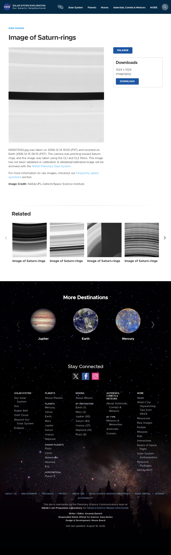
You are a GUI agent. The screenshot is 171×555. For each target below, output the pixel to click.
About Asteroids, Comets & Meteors (117, 407)
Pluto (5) (81, 434)
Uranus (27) (83, 425)
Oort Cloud (21, 415)
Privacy (63, 494)
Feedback (48, 494)
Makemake (51, 457)
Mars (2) (81, 412)
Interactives (144, 441)
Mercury (128, 338)
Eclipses (19, 428)
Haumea (50, 462)
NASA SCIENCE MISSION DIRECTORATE (109, 494)
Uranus (49, 434)
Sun (16, 406)
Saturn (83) (83, 421)
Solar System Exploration (29, 4)
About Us (11, 494)
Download (127, 81)
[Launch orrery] (60, 8)
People (141, 427)
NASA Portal (142, 494)
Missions (142, 432)
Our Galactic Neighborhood (29, 9)
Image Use (78, 494)
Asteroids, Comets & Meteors (113, 396)
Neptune (50, 439)
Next (165, 238)
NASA (7, 6)
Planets (50, 393)
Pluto (48, 448)
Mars (48, 421)
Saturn (49, 430)
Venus (49, 412)
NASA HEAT (145, 470)
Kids (139, 436)
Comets (111, 433)
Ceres (48, 453)
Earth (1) (81, 407)
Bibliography (29, 494)
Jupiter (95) (83, 416)
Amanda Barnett (93, 514)
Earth (86, 338)
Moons (80, 393)
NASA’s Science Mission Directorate (108, 508)
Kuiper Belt (21, 410)
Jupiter (43, 338)
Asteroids (112, 429)
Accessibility (85, 498)
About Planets (54, 398)
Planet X (50, 476)
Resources (143, 418)
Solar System (22, 393)
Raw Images (16, 28)
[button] (154, 8)
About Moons (84, 398)
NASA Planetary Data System (51, 166)
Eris (47, 466)
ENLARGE (122, 50)
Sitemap (159, 494)
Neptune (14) (84, 430)
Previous (5, 238)
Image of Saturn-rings (28, 261)
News (140, 398)
